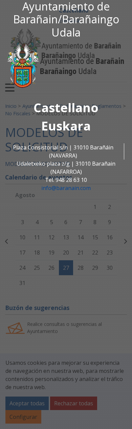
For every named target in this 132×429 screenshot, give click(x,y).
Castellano (66, 107)
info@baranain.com (66, 188)
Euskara (66, 126)
